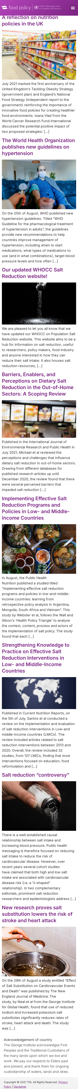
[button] (73, 8)
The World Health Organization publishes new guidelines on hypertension (38, 146)
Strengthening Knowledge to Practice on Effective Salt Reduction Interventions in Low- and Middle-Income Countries (35, 658)
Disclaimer (20, 1086)
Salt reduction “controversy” (35, 775)
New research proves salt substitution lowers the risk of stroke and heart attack (37, 914)
